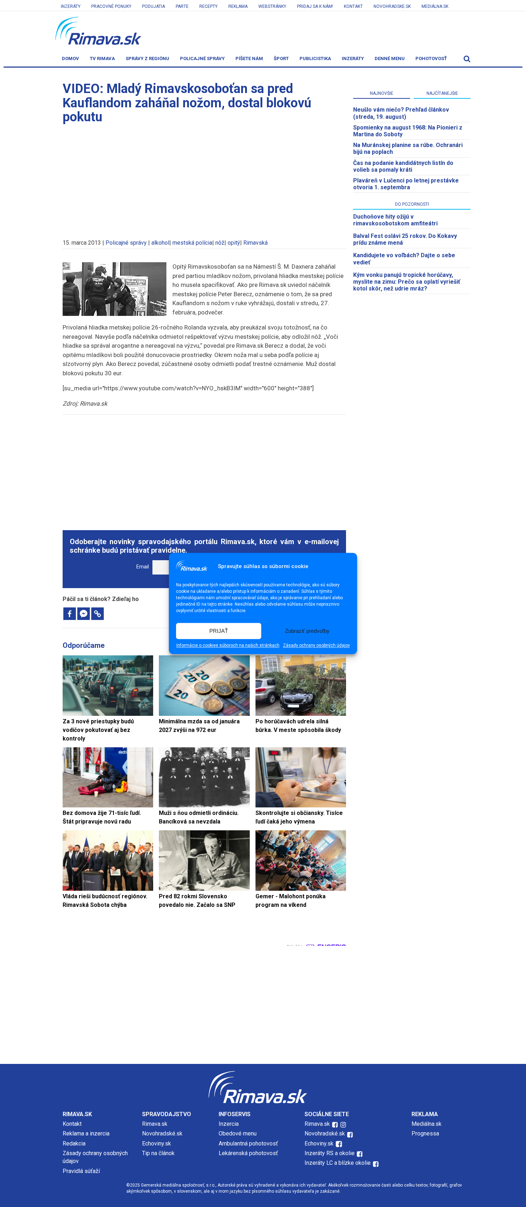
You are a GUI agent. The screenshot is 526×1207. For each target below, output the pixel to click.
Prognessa (425, 1133)
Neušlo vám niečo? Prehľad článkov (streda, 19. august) (401, 113)
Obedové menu (238, 1133)
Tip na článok (158, 1153)
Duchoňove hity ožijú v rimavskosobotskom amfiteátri (395, 220)
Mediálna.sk (435, 6)
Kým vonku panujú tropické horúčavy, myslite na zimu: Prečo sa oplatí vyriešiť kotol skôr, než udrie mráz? (406, 282)
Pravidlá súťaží (81, 1171)
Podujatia (153, 6)
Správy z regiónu (147, 58)
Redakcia (74, 1143)
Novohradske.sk (392, 6)
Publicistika (315, 58)
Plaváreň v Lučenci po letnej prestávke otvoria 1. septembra (406, 184)
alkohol (160, 242)
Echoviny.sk (156, 1143)
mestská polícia (192, 242)
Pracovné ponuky (111, 6)
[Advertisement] (204, 178)
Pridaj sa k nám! (315, 6)
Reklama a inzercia (86, 1133)
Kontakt (353, 6)
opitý (234, 242)
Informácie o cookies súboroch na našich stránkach (227, 645)
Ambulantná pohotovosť (249, 1143)
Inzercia (229, 1123)
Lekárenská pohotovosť (249, 1153)
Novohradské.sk (162, 1133)
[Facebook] (69, 613)
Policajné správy (202, 58)
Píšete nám (249, 58)
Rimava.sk (154, 1123)
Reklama (238, 6)
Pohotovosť (431, 58)
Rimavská (255, 242)
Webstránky (272, 6)
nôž (219, 242)
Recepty (208, 6)
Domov (70, 58)
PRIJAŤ (218, 631)
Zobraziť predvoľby (307, 631)
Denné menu (390, 58)
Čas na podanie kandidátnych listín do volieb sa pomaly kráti (403, 166)
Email (142, 567)
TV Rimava (102, 58)
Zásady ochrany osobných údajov (316, 645)
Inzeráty (71, 6)
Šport (281, 58)
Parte (182, 6)
